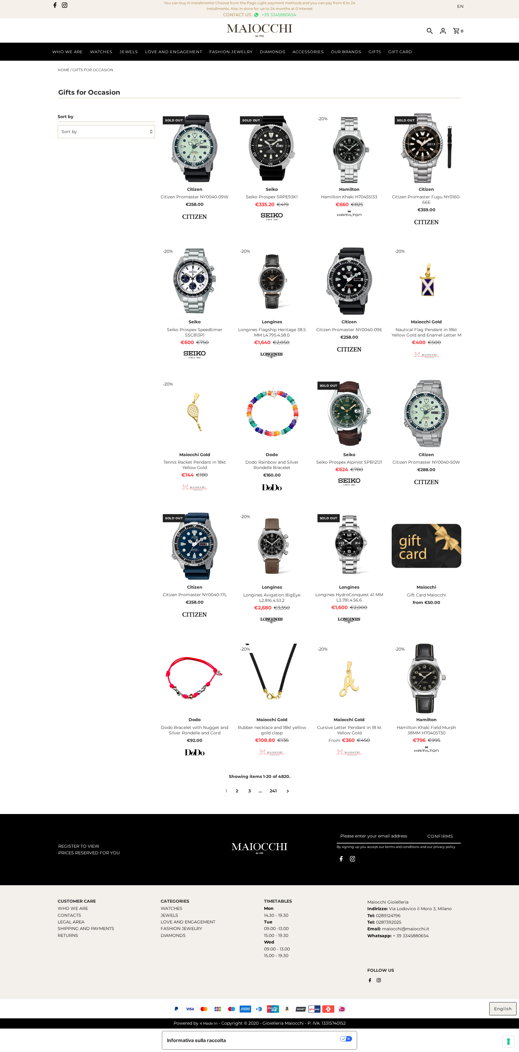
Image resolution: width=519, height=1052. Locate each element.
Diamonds (272, 51)
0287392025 (388, 922)
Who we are (67, 51)
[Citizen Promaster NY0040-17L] (194, 546)
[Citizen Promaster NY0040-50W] (426, 413)
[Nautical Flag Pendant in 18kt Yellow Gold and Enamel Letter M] (426, 281)
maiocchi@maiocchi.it (405, 929)
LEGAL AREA (71, 922)
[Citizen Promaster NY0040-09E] (349, 281)
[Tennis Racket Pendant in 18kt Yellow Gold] (194, 413)
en (460, 6)
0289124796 (388, 915)
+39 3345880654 (278, 14)
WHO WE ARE (73, 908)
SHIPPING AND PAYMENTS (86, 928)
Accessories (308, 51)
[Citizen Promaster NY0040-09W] (194, 148)
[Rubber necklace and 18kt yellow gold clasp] (272, 678)
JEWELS (169, 915)
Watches (101, 51)
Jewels (129, 51)
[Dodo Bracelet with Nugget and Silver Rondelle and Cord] (194, 678)
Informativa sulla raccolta (196, 1040)
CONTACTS (69, 915)
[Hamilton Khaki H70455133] (349, 148)
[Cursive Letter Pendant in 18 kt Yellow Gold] (349, 678)
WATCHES (171, 908)
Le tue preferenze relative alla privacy (286, 1039)
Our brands (346, 51)
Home (63, 70)
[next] (288, 791)
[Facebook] (55, 6)
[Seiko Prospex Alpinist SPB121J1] (349, 413)
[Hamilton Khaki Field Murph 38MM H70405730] (426, 678)
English (503, 1008)
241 (273, 791)
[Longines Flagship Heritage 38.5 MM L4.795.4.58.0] (272, 281)
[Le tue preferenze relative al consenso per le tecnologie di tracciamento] (508, 1041)
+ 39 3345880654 (411, 935)
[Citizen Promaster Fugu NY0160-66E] (426, 148)
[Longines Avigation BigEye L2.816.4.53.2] (272, 546)
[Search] (430, 31)
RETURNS (68, 935)
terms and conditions (402, 847)
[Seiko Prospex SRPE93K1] (272, 148)
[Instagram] (64, 6)
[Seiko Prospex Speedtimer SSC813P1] (194, 281)
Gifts (375, 51)
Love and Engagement (173, 51)
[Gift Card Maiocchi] (426, 546)
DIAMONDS (173, 935)
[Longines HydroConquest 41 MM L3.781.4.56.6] (349, 546)
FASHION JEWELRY (181, 928)
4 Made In (208, 1023)
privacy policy (444, 847)
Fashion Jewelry (231, 51)
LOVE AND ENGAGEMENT (188, 922)
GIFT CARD (400, 51)
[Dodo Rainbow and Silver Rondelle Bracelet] (272, 413)
